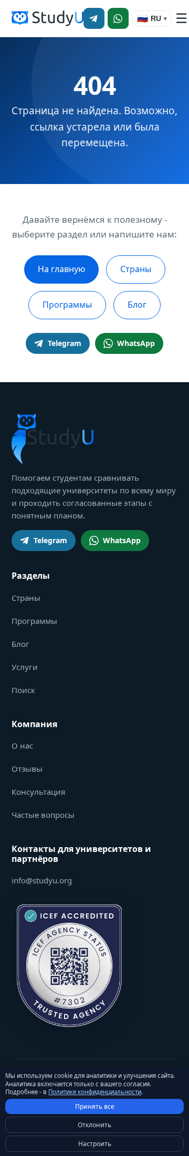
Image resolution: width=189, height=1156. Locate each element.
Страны (135, 269)
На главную (61, 269)
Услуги (25, 667)
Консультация (38, 791)
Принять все (94, 1106)
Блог (137, 304)
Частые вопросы (43, 814)
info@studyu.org (42, 880)
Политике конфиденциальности (94, 1092)
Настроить (94, 1143)
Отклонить (94, 1124)
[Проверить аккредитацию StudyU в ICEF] (69, 966)
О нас (22, 745)
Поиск (23, 690)
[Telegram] (93, 18)
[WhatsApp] (118, 18)
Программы (67, 304)
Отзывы (27, 768)
